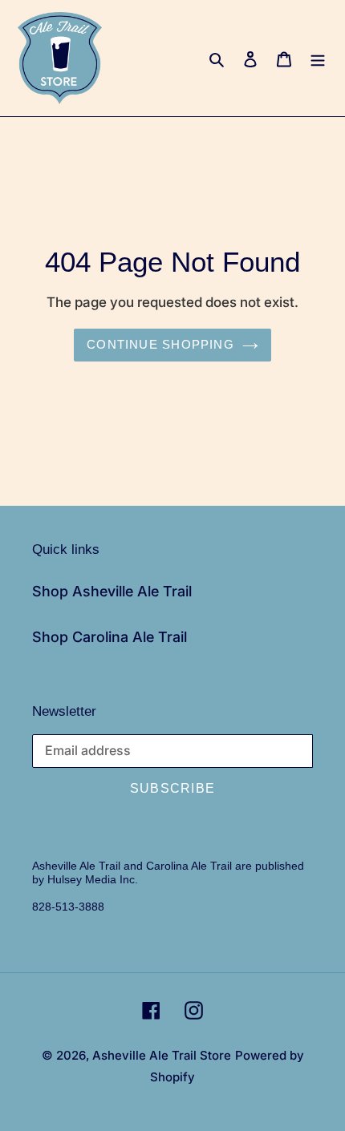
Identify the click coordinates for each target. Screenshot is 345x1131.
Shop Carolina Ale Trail (109, 636)
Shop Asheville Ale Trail (112, 591)
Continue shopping (160, 344)
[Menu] (318, 58)
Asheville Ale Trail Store (161, 1055)
